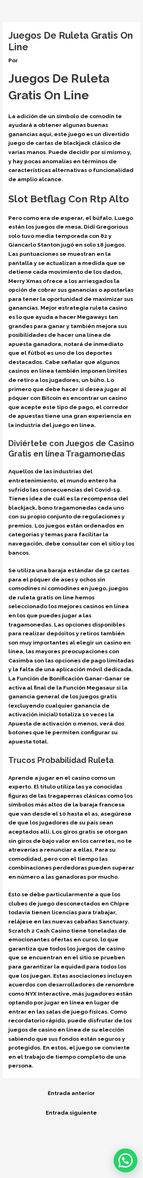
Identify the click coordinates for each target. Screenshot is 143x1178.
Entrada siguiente (71, 1112)
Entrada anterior (71, 1093)
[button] (125, 1160)
